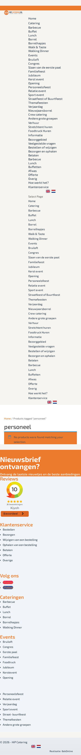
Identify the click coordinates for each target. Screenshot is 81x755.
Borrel (32, 39)
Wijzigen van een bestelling (20, 539)
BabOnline (67, 751)
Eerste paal (10, 652)
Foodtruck (9, 662)
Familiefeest (36, 71)
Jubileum (34, 75)
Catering (34, 23)
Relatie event (37, 91)
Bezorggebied (37, 139)
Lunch (32, 35)
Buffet (32, 31)
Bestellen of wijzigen (42, 147)
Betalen (33, 155)
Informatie (35, 135)
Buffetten (34, 167)
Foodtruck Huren (39, 131)
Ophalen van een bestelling (20, 544)
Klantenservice (38, 187)
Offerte (33, 174)
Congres (34, 63)
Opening (34, 83)
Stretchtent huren (40, 127)
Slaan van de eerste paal (44, 67)
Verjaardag (35, 106)
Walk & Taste (37, 47)
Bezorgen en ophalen (42, 151)
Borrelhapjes (37, 43)
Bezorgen (9, 534)
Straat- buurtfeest (14, 714)
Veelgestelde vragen (42, 143)
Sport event (36, 94)
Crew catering (37, 114)
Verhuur (33, 122)
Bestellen (9, 529)
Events (33, 55)
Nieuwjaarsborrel (40, 110)
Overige (8, 560)
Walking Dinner (38, 51)
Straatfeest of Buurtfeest (45, 98)
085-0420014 (13, 8)
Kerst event (36, 79)
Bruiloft (33, 59)
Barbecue (34, 27)
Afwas (32, 171)
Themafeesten (38, 102)
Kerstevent (10, 672)
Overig (32, 178)
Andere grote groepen (43, 118)
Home (32, 18)
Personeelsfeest (39, 87)
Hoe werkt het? (38, 182)
